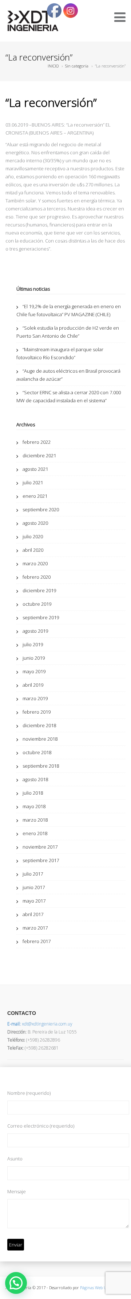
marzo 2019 (35, 698)
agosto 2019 (35, 631)
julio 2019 (33, 644)
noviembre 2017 (40, 847)
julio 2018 (33, 793)
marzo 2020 (35, 563)
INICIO (53, 66)
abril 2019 (33, 685)
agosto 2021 (35, 469)
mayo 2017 (34, 900)
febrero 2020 (37, 577)
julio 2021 (33, 482)
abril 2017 (33, 914)
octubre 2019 (37, 604)
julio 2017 (33, 873)
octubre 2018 (37, 752)
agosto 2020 (35, 523)
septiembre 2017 (41, 860)
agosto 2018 (35, 779)
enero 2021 (35, 496)
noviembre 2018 (40, 739)
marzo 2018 (35, 820)
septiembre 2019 (41, 617)
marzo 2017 (35, 927)
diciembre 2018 (39, 725)
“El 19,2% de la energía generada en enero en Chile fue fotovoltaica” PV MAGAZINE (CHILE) (68, 310)
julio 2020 (33, 536)
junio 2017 (34, 887)
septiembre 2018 (41, 766)
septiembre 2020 (41, 509)
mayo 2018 (34, 806)
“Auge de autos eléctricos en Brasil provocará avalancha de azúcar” (68, 375)
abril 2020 (33, 550)
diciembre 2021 (39, 455)
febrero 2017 (37, 941)
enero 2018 (35, 833)
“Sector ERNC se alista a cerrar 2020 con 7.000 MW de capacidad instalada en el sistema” (68, 396)
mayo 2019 (34, 671)
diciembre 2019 (39, 590)
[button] (16, 1283)
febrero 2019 (37, 712)
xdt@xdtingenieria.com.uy (39, 1024)
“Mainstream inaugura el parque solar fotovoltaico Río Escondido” (59, 353)
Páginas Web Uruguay (100, 1287)
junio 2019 (34, 658)
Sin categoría (76, 66)
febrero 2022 (37, 442)
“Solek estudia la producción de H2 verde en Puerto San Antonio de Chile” (67, 332)
